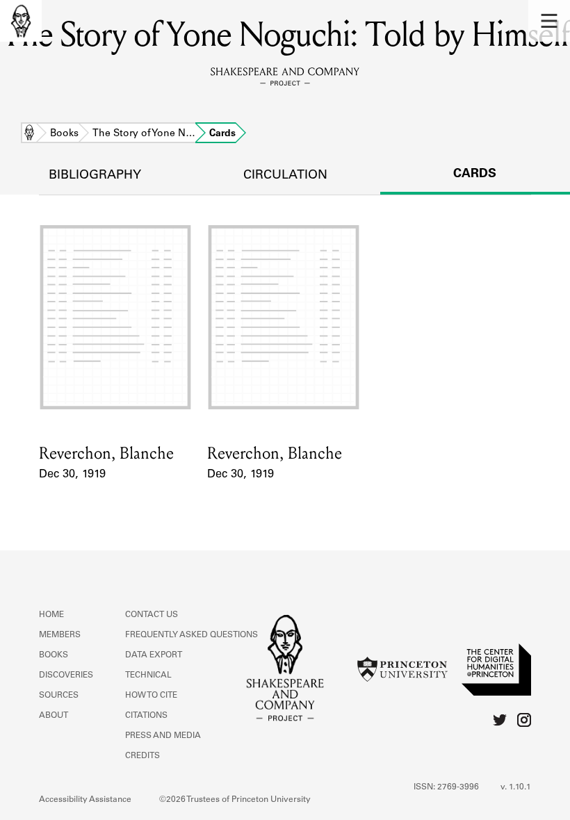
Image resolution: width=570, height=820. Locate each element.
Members (60, 635)
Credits (142, 756)
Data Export (153, 655)
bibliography (95, 176)
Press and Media (163, 736)
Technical (148, 675)
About (53, 716)
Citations (146, 716)
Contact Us (151, 615)
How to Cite (151, 695)
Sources (59, 695)
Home (29, 134)
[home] (21, 21)
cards (474, 174)
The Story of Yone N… (143, 134)
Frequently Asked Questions (191, 635)
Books (64, 134)
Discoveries (66, 675)
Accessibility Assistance (85, 800)
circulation (285, 176)
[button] (549, 21)
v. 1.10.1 (515, 787)
